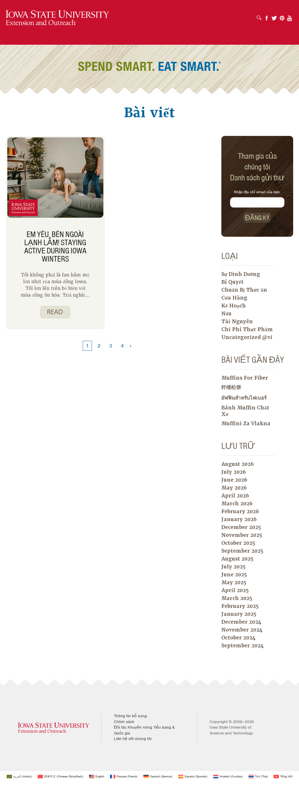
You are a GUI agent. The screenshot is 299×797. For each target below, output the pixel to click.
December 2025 (241, 527)
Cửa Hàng (234, 298)
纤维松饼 (231, 387)
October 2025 (238, 543)
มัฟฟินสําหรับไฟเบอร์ (244, 398)
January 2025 (238, 614)
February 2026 (240, 511)
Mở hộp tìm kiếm (260, 16)
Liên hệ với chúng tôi (133, 738)
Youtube (289, 16)
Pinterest (282, 16)
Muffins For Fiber (244, 378)
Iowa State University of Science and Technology (231, 730)
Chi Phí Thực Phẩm (247, 329)
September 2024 (242, 645)
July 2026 (233, 472)
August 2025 (237, 559)
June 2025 (234, 574)
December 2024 (241, 622)
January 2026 (239, 519)
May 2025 (233, 582)
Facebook (266, 16)
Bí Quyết (232, 282)
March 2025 (236, 598)
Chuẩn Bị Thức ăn (244, 290)
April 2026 (235, 495)
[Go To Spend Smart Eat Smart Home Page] (57, 18)
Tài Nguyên (237, 321)
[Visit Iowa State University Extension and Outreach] (53, 727)
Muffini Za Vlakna (245, 423)
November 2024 (242, 630)
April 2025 (235, 590)
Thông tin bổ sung (130, 715)
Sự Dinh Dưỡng (240, 274)
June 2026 (234, 480)
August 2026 (237, 464)
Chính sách (124, 721)
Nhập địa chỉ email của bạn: (257, 191)
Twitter (274, 16)
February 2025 (240, 606)
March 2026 (237, 503)
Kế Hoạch (233, 305)
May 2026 (234, 488)
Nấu (226, 313)
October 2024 (238, 638)
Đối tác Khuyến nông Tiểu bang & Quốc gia (144, 730)
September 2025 (242, 551)
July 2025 (233, 566)
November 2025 (241, 535)
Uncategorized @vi (246, 337)
